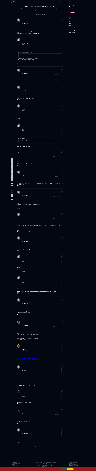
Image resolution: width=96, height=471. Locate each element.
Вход (71, 8)
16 (49, 10)
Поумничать (71, 23)
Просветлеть (71, 27)
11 (41, 10)
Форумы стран (51, 1)
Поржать (71, 25)
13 (44, 10)
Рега (74, 8)
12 (42, 10)
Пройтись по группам (73, 32)
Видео (18, 229)
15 (47, 10)
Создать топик (37, 14)
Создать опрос (43, 14)
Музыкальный (39, 1)
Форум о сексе (21, 1)
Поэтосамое (71, 28)
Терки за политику (73, 21)
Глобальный (27, 1)
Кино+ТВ (45, 1)
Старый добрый (12, 2)
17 (50, 10)
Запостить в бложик (73, 30)
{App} (56, 1)
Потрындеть (71, 19)
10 (39, 10)
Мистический (33, 1)
